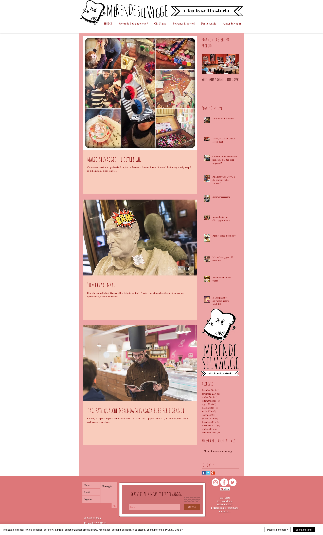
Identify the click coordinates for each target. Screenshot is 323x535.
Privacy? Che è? (174, 529)
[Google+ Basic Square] (213, 473)
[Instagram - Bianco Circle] (215, 482)
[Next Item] (233, 64)
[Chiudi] (319, 529)
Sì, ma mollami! (304, 529)
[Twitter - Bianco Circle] (233, 482)
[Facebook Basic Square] (204, 473)
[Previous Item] (207, 64)
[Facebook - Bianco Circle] (224, 482)
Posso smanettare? (277, 529)
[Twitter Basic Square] (208, 473)
